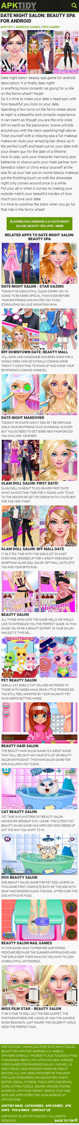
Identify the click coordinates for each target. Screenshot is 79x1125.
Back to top (64, 1120)
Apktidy (6, 27)
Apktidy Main (12, 1105)
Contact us (41, 1110)
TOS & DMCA (20, 1110)
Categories (34, 1105)
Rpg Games (51, 27)
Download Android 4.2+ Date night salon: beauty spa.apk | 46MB (41, 224)
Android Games (28, 27)
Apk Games (54, 1105)
